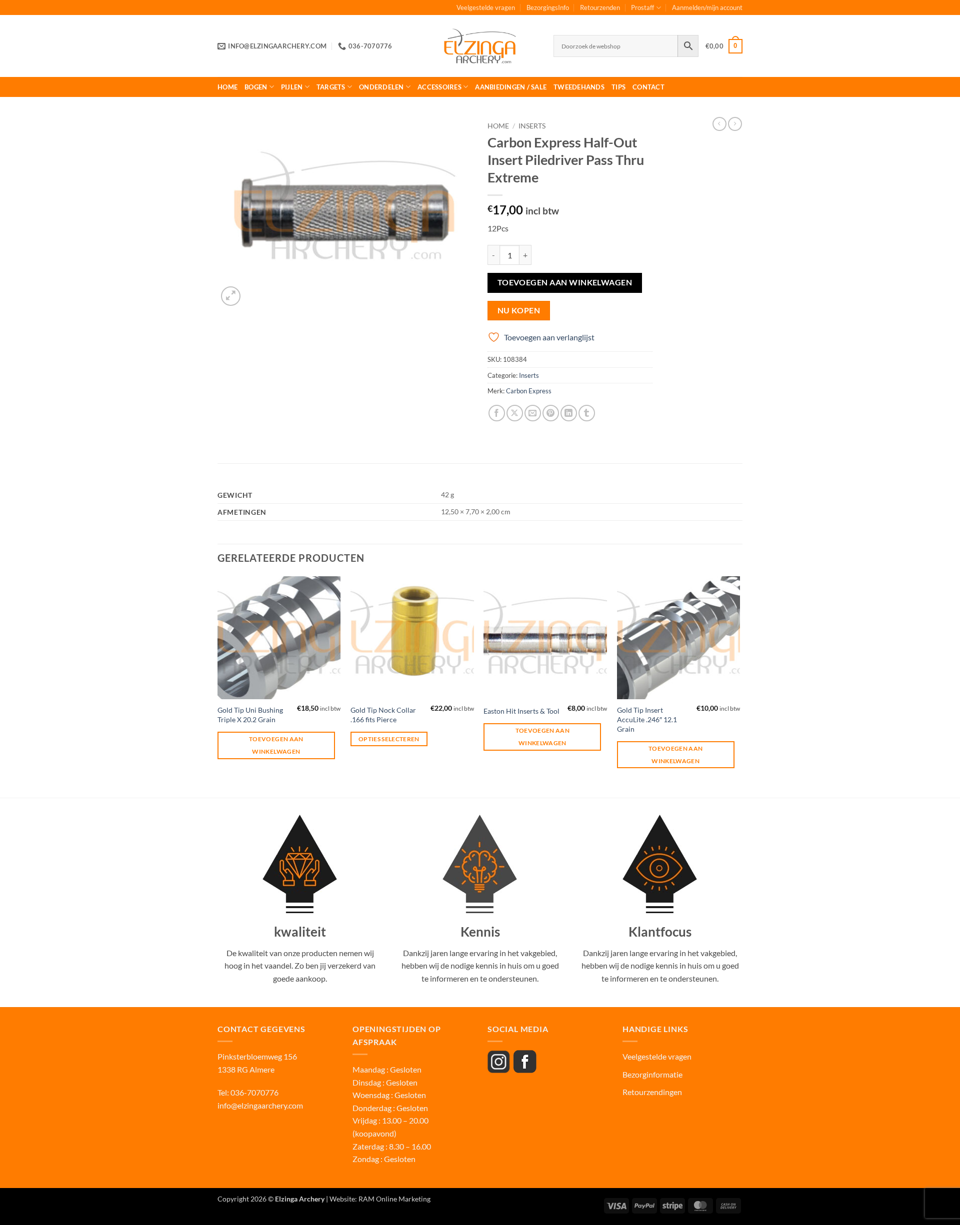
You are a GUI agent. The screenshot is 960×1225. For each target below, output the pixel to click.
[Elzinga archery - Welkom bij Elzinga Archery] (480, 46)
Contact (648, 87)
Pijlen (292, 87)
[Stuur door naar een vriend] (532, 413)
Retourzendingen (652, 1092)
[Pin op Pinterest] (550, 413)
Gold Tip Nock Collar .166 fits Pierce (383, 715)
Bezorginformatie (652, 1074)
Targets (331, 87)
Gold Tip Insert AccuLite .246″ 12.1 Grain (647, 719)
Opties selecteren (389, 739)
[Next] (739, 686)
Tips (619, 87)
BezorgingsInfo (547, 7)
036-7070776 (253, 1092)
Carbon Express (529, 391)
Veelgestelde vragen (485, 7)
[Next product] (719, 124)
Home (228, 87)
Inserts (532, 126)
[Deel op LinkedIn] (568, 413)
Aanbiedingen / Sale (510, 87)
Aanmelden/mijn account (707, 7)
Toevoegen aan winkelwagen (565, 282)
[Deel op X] (514, 413)
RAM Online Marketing (394, 1199)
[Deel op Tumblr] (586, 413)
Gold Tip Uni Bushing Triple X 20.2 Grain (250, 715)
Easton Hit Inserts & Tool (522, 711)
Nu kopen (519, 310)
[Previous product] (735, 124)
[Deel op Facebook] (496, 413)
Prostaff (642, 7)
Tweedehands (579, 87)
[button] (724, 46)
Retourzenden (600, 7)
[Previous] (218, 686)
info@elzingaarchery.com (260, 1105)
